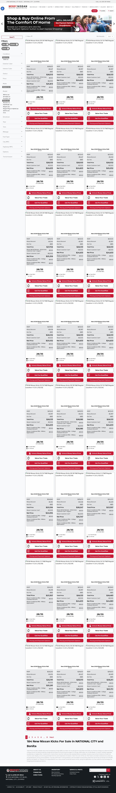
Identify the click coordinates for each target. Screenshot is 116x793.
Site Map (29, 787)
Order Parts (73, 774)
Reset (11, 37)
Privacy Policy (38, 787)
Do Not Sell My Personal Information (56, 787)
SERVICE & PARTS (76, 769)
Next (52, 737)
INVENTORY (56, 769)
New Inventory (56, 772)
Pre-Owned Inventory (58, 774)
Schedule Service (74, 772)
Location (103, 11)
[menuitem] (12, 57)
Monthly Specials (56, 775)
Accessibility (20, 787)
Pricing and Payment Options (40, 123)
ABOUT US (37, 769)
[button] (2, 8)
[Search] (108, 770)
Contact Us (11, 787)
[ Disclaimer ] (105, 30)
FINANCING (37, 772)
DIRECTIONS (37, 775)
